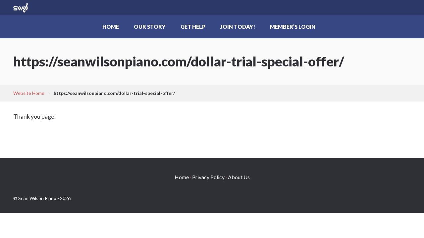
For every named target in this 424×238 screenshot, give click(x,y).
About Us (239, 177)
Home (110, 26)
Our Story (150, 26)
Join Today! (237, 26)
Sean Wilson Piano (20, 8)
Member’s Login (292, 26)
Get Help (193, 26)
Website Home (28, 93)
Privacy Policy (208, 177)
